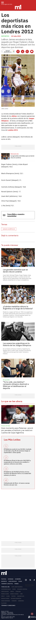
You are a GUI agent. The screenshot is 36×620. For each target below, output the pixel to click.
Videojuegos (5, 591)
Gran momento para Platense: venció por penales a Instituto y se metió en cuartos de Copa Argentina (17, 430)
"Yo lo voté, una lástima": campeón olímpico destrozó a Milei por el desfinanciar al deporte (16, 385)
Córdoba (18, 591)
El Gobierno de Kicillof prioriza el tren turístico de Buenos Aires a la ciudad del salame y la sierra (17, 473)
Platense (4, 603)
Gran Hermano (5, 601)
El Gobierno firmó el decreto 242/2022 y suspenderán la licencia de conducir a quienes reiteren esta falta (17, 462)
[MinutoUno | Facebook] (33, 580)
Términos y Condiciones (8, 605)
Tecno (20, 581)
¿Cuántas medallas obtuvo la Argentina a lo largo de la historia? (18, 307)
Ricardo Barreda (16, 598)
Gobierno (21, 601)
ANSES (12, 591)
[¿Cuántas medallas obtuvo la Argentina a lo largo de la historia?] (18, 294)
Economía (18, 579)
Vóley (3, 596)
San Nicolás (20, 596)
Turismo (14, 601)
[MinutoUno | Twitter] (30, 580)
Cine (21, 594)
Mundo (17, 583)
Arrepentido (6, 380)
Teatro (13, 596)
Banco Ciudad (14, 594)
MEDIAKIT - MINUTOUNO (7, 612)
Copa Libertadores (17, 587)
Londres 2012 (13, 130)
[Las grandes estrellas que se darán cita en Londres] (5, 156)
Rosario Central (22, 589)
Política (3, 579)
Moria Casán (5, 594)
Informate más (14, 154)
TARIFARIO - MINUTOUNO (7, 613)
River (14, 589)
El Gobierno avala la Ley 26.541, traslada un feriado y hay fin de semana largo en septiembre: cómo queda (17, 450)
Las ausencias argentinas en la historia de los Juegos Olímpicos (17, 344)
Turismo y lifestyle (7, 583)
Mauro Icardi (5, 598)
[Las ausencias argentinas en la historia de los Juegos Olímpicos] (18, 331)
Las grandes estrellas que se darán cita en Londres (22, 157)
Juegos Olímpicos (9, 229)
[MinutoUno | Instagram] (26, 580)
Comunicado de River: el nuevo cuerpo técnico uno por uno (17, 484)
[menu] (3, 2)
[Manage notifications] (32, 614)
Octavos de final (5, 426)
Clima (8, 596)
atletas (14, 116)
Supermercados (6, 589)
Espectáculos (13, 581)
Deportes (5, 36)
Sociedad (10, 579)
